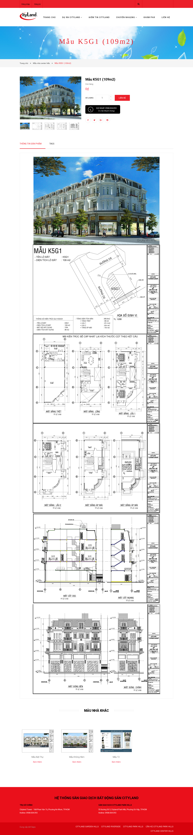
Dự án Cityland (71, 17)
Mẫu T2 (116, 757)
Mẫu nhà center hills (42, 63)
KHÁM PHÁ (149, 17)
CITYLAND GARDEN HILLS (87, 826)
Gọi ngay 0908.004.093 (106, 109)
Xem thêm (37, 762)
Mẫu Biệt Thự (37, 757)
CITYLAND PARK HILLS (133, 826)
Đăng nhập (26, 4)
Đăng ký (37, 4)
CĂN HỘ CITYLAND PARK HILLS (159, 826)
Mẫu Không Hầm (76, 757)
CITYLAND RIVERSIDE (111, 826)
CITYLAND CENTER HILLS (162, 831)
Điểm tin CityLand (99, 17)
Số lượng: (89, 98)
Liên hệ (166, 17)
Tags (51, 143)
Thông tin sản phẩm (30, 143)
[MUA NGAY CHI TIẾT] (37, 741)
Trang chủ (49, 17)
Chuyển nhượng (126, 17)
